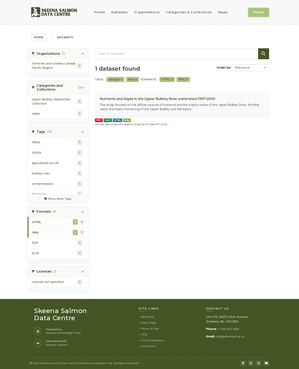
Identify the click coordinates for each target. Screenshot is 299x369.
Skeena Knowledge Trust (63, 332)
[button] (58, 53)
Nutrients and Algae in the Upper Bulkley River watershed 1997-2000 (157, 99)
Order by (223, 67)
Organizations (147, 12)
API (147, 124)
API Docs (160, 124)
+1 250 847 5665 (228, 329)
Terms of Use (150, 328)
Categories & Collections (189, 12)
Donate (258, 12)
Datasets (119, 12)
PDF (98, 120)
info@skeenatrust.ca (230, 336)
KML (126, 120)
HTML (117, 120)
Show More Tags (59, 198)
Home (99, 12)
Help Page (148, 322)
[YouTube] (266, 363)
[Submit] (263, 53)
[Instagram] (258, 363)
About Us (147, 316)
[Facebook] (243, 363)
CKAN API (148, 346)
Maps (223, 12)
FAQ (144, 334)
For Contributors (152, 340)
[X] (251, 363)
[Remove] (121, 79)
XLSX (107, 120)
